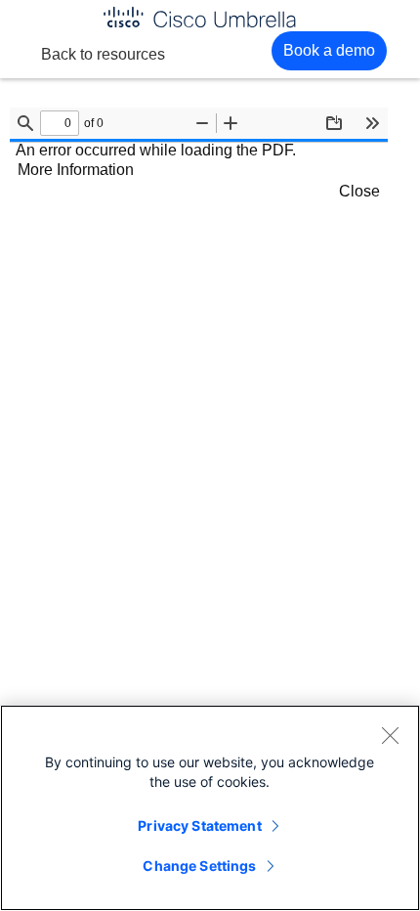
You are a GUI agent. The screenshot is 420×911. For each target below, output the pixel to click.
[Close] (389, 735)
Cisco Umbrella (199, 17)
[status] (59, 123)
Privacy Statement (199, 825)
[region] (210, 808)
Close (359, 191)
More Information (76, 169)
